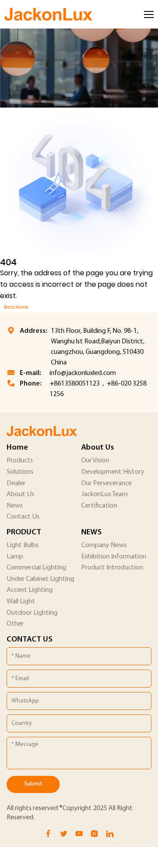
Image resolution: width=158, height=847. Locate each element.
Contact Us (23, 516)
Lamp (15, 556)
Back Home (16, 307)
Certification (99, 505)
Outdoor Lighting (32, 612)
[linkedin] (109, 833)
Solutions (20, 472)
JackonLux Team (104, 494)
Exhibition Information (113, 556)
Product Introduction (112, 567)
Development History (112, 472)
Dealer (16, 483)
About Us (20, 494)
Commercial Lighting (36, 567)
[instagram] (94, 833)
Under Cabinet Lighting (40, 579)
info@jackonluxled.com (83, 373)
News (15, 505)
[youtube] (79, 833)
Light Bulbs (23, 545)
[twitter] (63, 833)
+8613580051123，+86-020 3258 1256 (98, 389)
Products (20, 460)
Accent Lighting (30, 590)
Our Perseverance (106, 483)
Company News (104, 545)
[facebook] (48, 833)
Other (15, 623)
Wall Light (21, 601)
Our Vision (95, 460)
